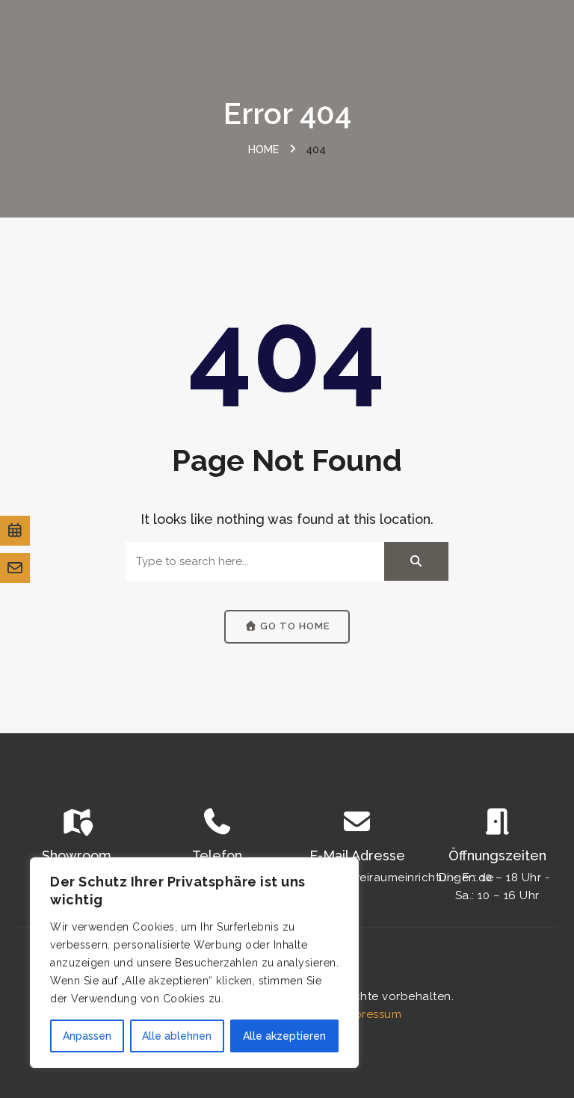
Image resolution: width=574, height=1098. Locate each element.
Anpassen (87, 1036)
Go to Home (293, 626)
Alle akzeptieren (284, 1036)
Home (263, 149)
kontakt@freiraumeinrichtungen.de (395, 877)
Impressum (372, 1014)
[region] (194, 962)
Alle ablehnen (177, 1036)
